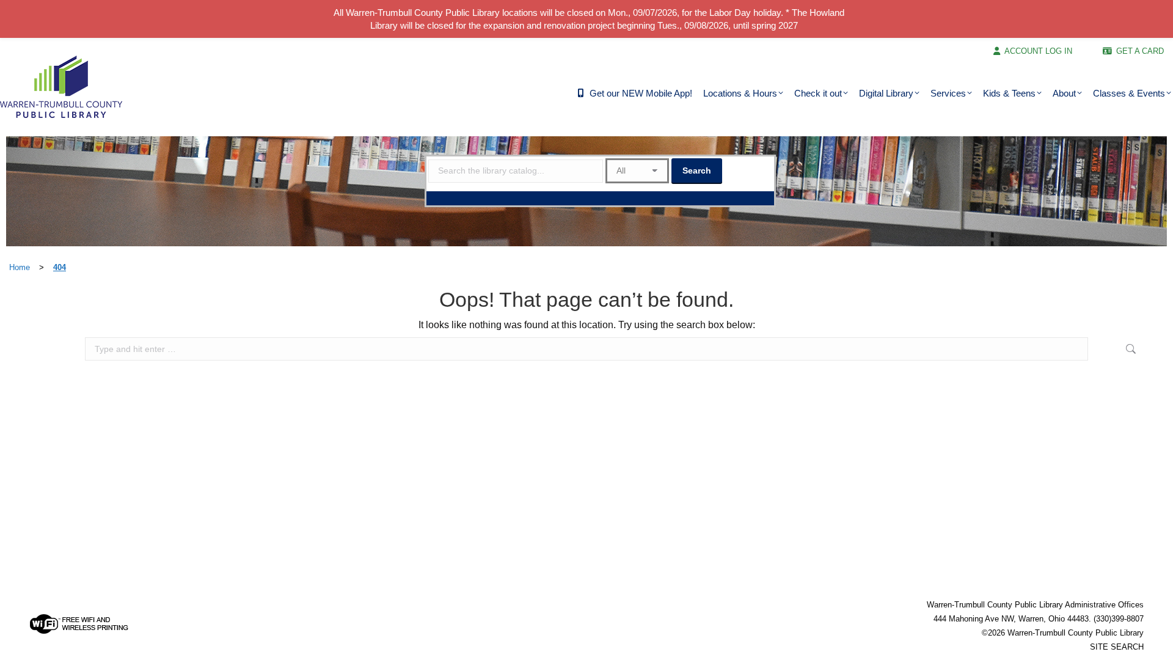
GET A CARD (1140, 51)
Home (19, 267)
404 (59, 267)
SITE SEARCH (1117, 646)
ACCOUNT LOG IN (1038, 51)
